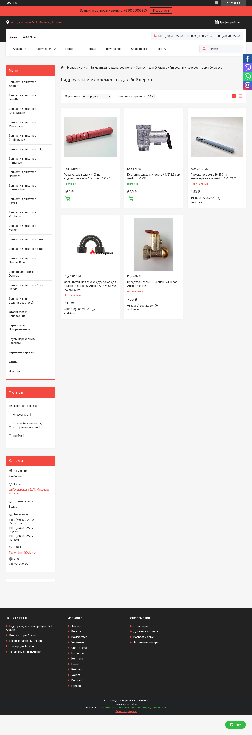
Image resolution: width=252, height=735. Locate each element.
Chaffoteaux (139, 48)
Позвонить (161, 10)
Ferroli (69, 48)
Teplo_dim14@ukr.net (22, 552)
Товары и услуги (77, 67)
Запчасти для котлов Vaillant (22, 227)
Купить (67, 198)
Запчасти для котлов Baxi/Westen (22, 110)
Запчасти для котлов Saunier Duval (22, 260)
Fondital (76, 685)
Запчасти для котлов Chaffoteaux (22, 137)
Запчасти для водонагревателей (112, 67)
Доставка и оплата (145, 631)
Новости (14, 371)
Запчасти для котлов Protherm (22, 214)
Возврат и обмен (144, 637)
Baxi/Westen (44, 48)
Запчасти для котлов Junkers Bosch (22, 187)
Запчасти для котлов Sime (26, 248)
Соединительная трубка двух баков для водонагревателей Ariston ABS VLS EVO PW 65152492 (90, 285)
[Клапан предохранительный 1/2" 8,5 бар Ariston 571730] (153, 137)
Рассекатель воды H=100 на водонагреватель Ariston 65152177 (87, 176)
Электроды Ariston (21, 646)
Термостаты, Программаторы (19, 327)
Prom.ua (143, 700)
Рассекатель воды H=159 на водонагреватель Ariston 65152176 (213, 176)
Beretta (91, 48)
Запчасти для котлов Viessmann (22, 124)
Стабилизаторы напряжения (19, 314)
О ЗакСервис (141, 626)
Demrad (76, 680)
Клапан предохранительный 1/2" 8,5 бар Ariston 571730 (153, 176)
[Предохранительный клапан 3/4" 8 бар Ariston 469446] (153, 244)
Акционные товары (146, 642)
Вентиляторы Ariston (23, 635)
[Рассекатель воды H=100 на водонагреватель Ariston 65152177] (90, 137)
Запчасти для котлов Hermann (22, 174)
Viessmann (78, 642)
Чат (238, 724)
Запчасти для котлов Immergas (22, 160)
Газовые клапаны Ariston (25, 640)
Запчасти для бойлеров (151, 67)
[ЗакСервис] (14, 37)
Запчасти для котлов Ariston (22, 84)
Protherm (77, 669)
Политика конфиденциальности (149, 707)
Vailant (75, 675)
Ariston (17, 48)
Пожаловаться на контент (114, 707)
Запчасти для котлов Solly (26, 149)
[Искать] (204, 49)
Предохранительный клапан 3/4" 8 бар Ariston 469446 (152, 284)
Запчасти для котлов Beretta (22, 97)
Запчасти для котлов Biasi (26, 239)
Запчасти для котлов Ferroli (22, 201)
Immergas (77, 653)
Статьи (13, 361)
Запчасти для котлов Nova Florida (26, 287)
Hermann (77, 658)
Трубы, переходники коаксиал (22, 340)
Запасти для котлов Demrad (22, 273)
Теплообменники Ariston (25, 651)
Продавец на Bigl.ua (126, 704)
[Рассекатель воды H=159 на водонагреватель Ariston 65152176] (217, 137)
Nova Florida (113, 48)
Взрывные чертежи (21, 352)
